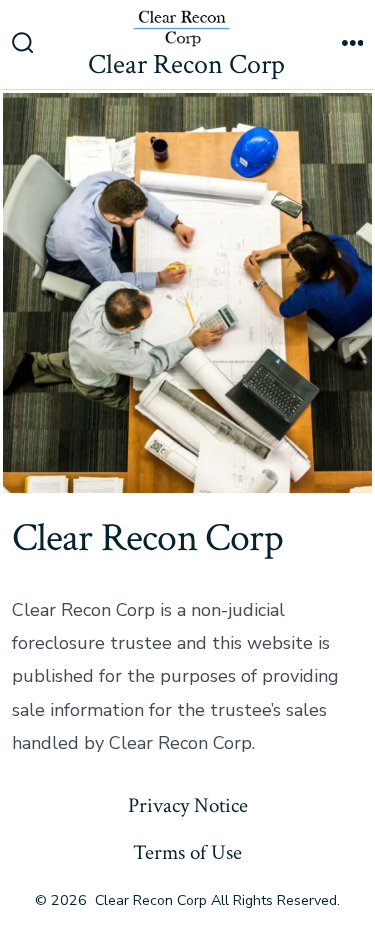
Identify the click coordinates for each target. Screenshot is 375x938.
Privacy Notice (188, 805)
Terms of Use (187, 852)
